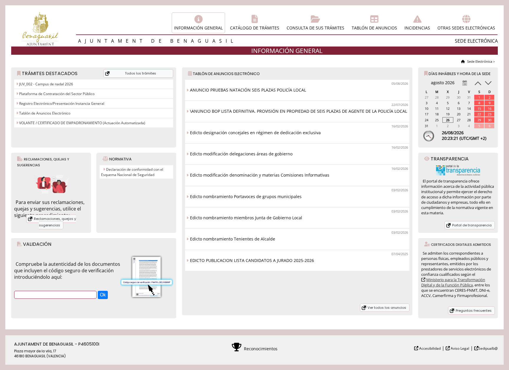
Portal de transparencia (472, 225)
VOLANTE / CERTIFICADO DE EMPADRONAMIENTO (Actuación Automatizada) (81, 122)
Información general (198, 28)
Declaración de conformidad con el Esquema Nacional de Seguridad (132, 172)
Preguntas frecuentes (474, 310)
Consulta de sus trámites (315, 28)
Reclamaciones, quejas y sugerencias (55, 222)
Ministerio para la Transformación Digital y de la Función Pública (453, 282)
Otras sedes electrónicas (466, 28)
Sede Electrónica (479, 61)
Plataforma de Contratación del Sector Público (56, 93)
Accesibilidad (429, 348)
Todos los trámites (140, 73)
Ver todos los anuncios (387, 307)
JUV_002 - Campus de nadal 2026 (45, 84)
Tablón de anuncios (374, 28)
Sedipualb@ (488, 348)
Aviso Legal (459, 348)
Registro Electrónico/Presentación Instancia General (61, 103)
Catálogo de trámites (254, 28)
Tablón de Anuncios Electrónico (44, 113)
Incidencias (417, 28)
